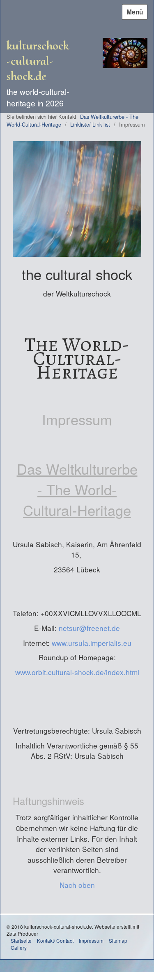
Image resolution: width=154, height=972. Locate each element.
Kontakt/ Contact (55, 940)
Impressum (91, 940)
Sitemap (118, 940)
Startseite (21, 940)
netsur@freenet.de (89, 628)
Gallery (19, 947)
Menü (134, 11)
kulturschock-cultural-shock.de (38, 61)
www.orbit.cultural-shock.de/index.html (77, 672)
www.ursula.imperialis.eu (91, 643)
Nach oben (77, 885)
